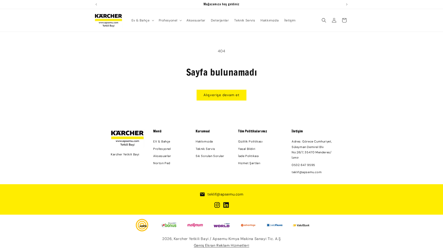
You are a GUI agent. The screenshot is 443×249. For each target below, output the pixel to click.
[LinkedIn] (226, 205)
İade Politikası (248, 156)
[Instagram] (217, 205)
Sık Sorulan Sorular (210, 156)
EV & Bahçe (161, 141)
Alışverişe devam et (221, 95)
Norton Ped (161, 163)
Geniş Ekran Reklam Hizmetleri (221, 245)
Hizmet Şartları (249, 163)
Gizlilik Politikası (250, 141)
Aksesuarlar (162, 156)
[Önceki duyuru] (96, 4)
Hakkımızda (204, 141)
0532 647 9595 (303, 165)
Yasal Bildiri (246, 149)
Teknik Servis (205, 149)
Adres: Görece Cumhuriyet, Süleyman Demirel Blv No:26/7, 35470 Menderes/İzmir (312, 149)
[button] (142, 20)
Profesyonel (162, 149)
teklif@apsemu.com (307, 172)
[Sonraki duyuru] (347, 4)
